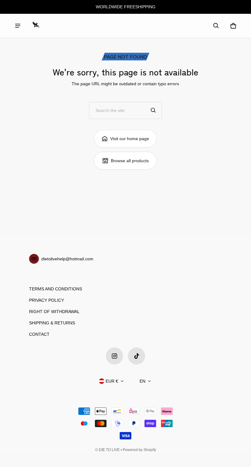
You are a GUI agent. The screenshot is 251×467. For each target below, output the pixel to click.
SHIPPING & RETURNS (52, 322)
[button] (216, 25)
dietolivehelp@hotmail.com (67, 258)
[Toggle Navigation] (17, 25)
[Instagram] (114, 356)
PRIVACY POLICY (46, 300)
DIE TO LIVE (109, 450)
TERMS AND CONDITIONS (55, 288)
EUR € (112, 381)
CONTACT (39, 334)
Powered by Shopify (139, 450)
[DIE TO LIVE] (36, 26)
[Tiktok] (136, 356)
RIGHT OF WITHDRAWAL (54, 311)
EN (142, 381)
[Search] (153, 110)
